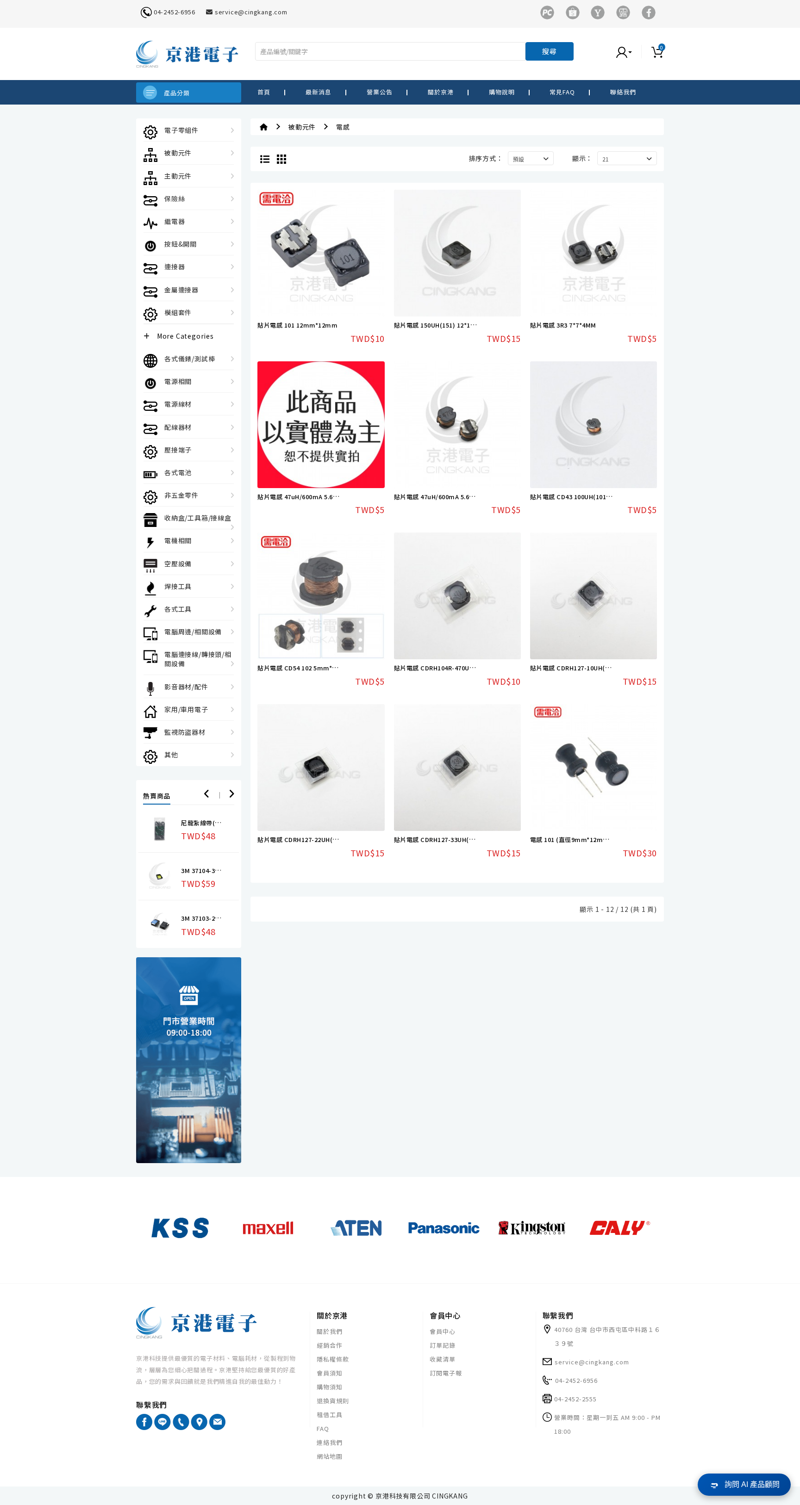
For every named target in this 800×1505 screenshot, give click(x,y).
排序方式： (486, 158)
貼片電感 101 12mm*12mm (297, 325)
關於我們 (330, 1331)
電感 (343, 126)
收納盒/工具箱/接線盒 (197, 517)
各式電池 (178, 472)
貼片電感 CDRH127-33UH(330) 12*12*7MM (456, 839)
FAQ (323, 1428)
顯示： (582, 158)
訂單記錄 (443, 1345)
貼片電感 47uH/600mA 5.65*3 (300, 496)
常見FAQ (562, 91)
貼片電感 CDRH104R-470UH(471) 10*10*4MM (459, 667)
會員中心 (443, 1331)
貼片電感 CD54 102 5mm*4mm (302, 667)
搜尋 (549, 51)
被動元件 (178, 152)
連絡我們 (330, 1442)
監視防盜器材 (185, 732)
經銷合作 (330, 1345)
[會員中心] (633, 51)
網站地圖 (330, 1456)
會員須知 (330, 1373)
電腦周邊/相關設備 (193, 631)
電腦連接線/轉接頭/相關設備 (197, 659)
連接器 (174, 266)
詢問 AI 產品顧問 (752, 1484)
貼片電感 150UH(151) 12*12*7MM (442, 325)
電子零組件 (181, 130)
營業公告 (380, 91)
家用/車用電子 (186, 709)
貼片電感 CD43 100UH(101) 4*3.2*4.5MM (589, 496)
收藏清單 (443, 1359)
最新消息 (318, 91)
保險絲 (174, 198)
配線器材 (178, 427)
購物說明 (502, 91)
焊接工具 (178, 586)
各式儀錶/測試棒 (189, 358)
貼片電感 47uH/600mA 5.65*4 (436, 496)
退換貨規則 (333, 1400)
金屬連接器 (181, 289)
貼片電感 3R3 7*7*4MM (563, 325)
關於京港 (441, 91)
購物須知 (330, 1386)
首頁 (263, 91)
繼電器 (174, 221)
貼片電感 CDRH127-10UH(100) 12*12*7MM (592, 667)
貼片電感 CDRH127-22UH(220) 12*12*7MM (319, 839)
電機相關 (178, 540)
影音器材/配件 (186, 686)
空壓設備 (178, 563)
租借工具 (330, 1414)
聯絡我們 (623, 91)
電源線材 (178, 404)
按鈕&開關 (180, 243)
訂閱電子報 (446, 1373)
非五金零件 (181, 495)
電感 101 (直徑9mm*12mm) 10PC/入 (584, 839)
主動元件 (178, 175)
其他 (171, 754)
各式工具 (178, 608)
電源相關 (178, 381)
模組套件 (178, 312)
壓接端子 (178, 449)
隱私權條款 (333, 1359)
